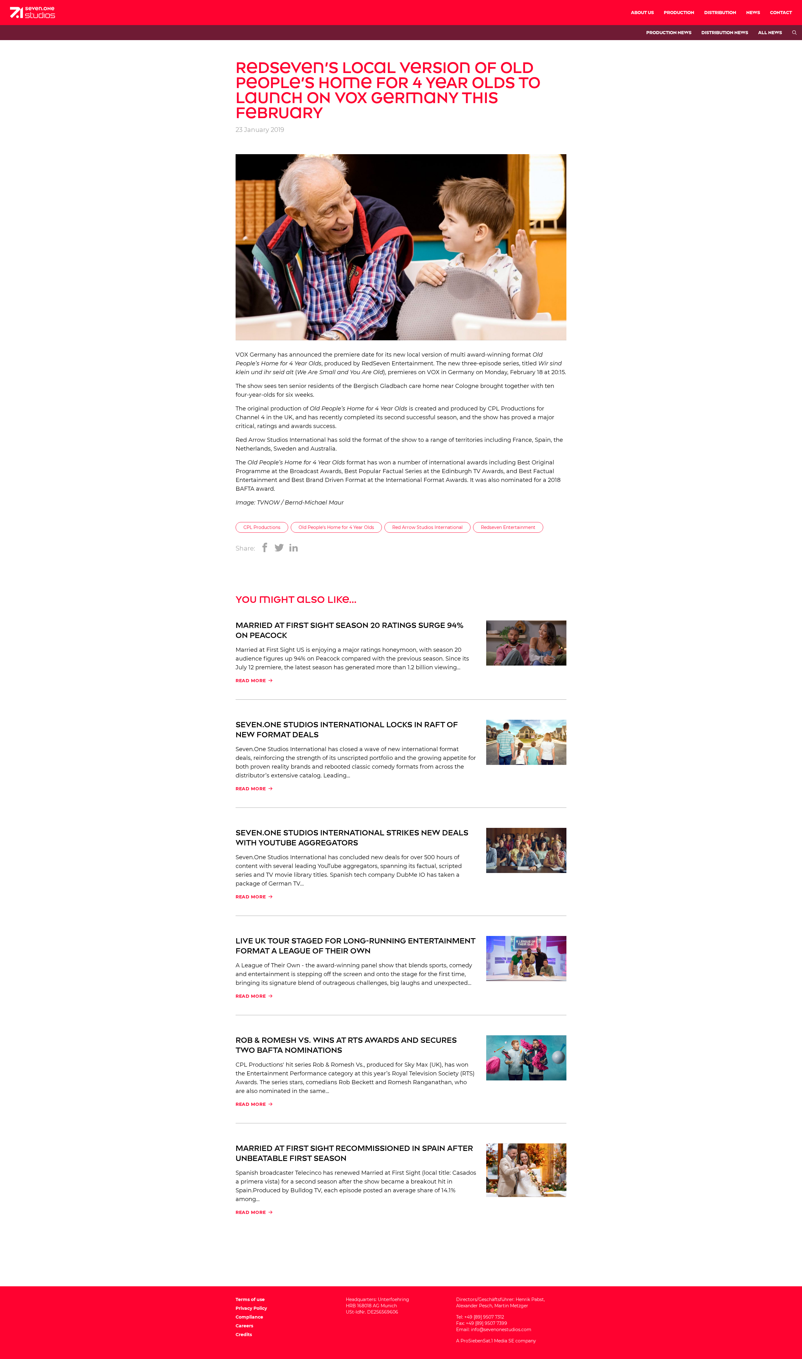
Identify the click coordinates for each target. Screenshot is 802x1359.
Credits (244, 1334)
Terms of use (250, 1299)
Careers (244, 1326)
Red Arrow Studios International (281, 439)
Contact (781, 12)
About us (642, 12)
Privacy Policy (251, 1308)
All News (770, 32)
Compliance (249, 1317)
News (753, 12)
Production (679, 12)
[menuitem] (642, 12)
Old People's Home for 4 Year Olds (336, 527)
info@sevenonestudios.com (501, 1329)
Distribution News (724, 32)
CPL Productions (261, 527)
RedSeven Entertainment (397, 363)
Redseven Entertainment (508, 527)
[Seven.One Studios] (32, 12)
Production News (668, 32)
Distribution (720, 12)
